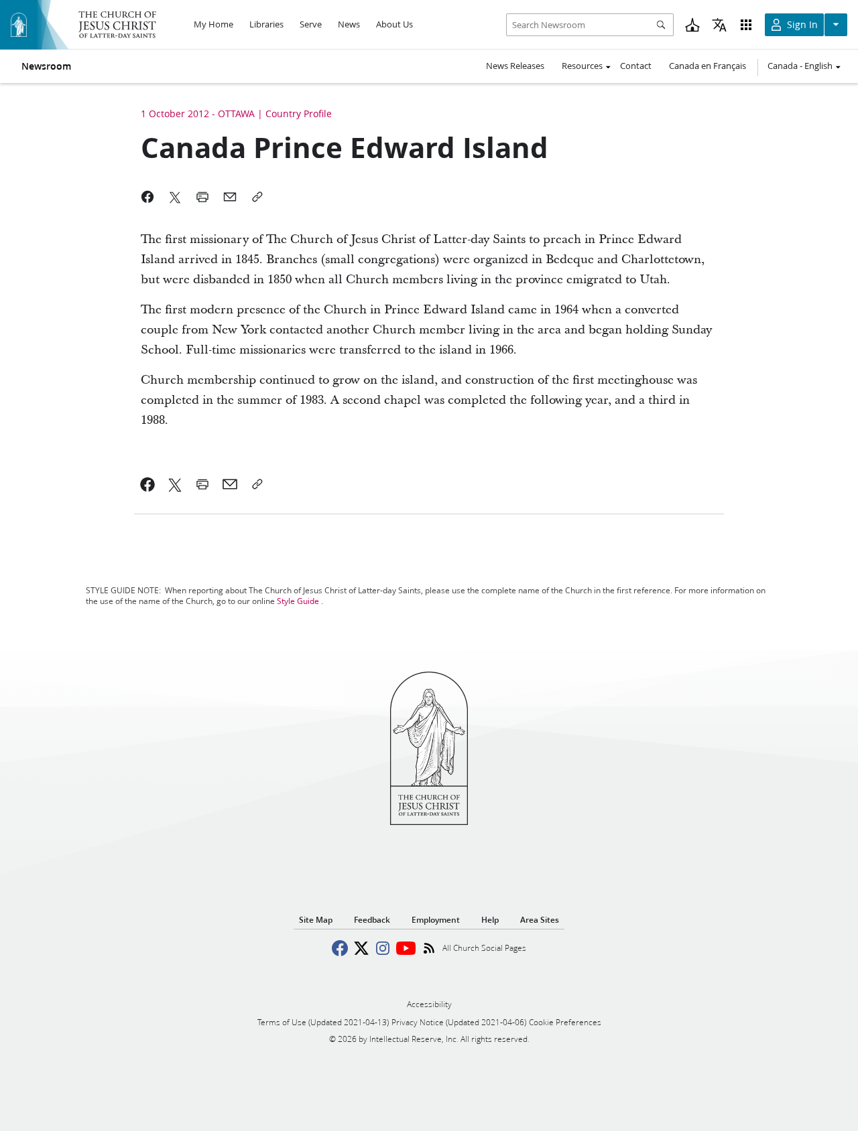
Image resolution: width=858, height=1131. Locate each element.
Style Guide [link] (298, 601)
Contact (636, 66)
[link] (148, 484)
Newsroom (46, 66)
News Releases (515, 66)
